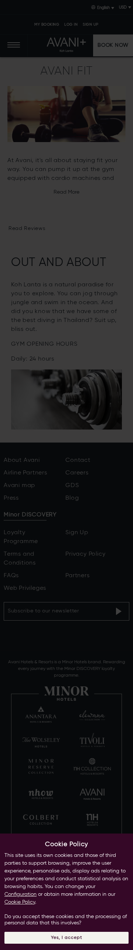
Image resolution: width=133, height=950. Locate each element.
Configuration (20, 894)
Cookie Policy (19, 902)
